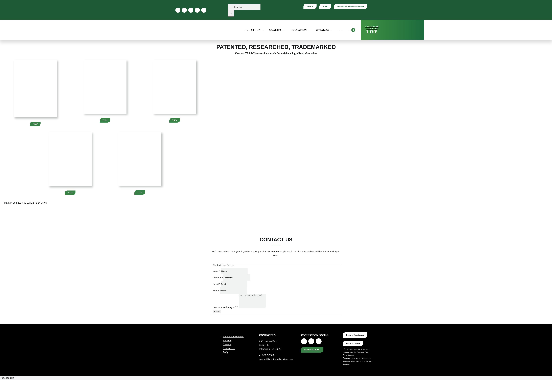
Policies (227, 340)
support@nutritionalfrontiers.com (276, 359)
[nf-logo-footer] (192, 333)
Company (218, 277)
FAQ (225, 352)
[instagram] (184, 10)
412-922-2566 (266, 355)
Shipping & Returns (233, 336)
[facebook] (177, 10)
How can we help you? (225, 307)
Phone (216, 290)
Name (216, 271)
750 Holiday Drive (268, 341)
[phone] (203, 10)
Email (216, 284)
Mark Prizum (11, 203)
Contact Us (229, 348)
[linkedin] (190, 10)
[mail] (197, 10)
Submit (217, 311)
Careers (227, 344)
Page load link (7, 378)
